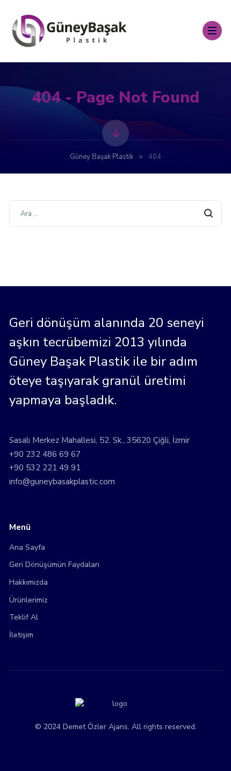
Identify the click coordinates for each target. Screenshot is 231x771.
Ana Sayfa (27, 547)
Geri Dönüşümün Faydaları (54, 564)
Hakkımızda (28, 582)
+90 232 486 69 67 (45, 454)
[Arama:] (115, 213)
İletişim (21, 635)
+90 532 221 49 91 (45, 467)
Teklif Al (23, 617)
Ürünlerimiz (28, 600)
